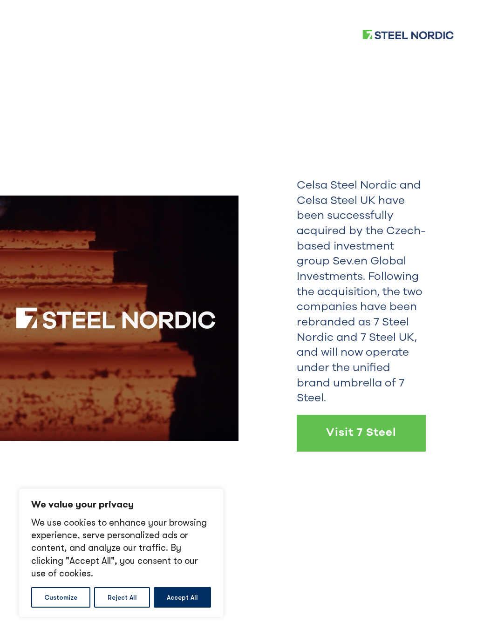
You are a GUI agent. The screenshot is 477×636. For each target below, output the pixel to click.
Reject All (122, 597)
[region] (121, 552)
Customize (60, 597)
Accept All (182, 597)
